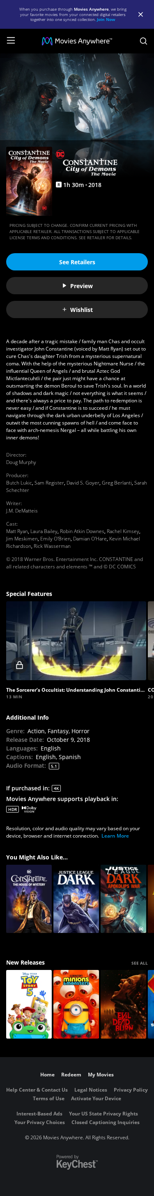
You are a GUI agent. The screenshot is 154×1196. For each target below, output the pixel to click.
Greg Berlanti (117, 482)
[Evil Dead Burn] (123, 1004)
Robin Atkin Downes (82, 531)
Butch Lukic (19, 482)
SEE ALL (139, 963)
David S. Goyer (83, 482)
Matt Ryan (17, 531)
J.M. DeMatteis (22, 510)
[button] (76, 640)
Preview (81, 286)
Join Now (106, 19)
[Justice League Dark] (76, 899)
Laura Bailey (43, 531)
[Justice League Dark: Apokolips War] (123, 899)
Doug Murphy (21, 462)
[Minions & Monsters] (76, 1004)
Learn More (115, 835)
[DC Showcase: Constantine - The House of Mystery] (29, 899)
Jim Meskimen (22, 538)
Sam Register (49, 482)
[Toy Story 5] (29, 1004)
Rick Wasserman (52, 546)
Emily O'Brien (55, 538)
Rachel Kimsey (123, 531)
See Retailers (77, 262)
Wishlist (81, 310)
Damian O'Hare (90, 538)
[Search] (143, 41)
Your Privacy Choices (39, 1122)
